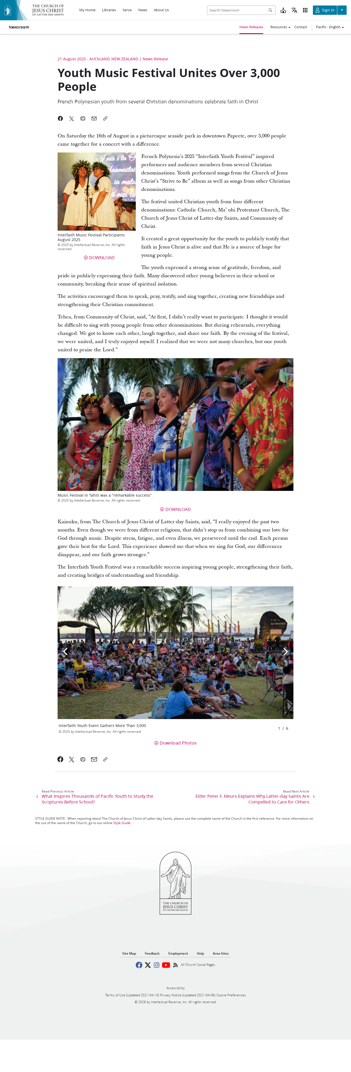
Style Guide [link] (122, 823)
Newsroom (19, 27)
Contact (300, 26)
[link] (60, 759)
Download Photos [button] (178, 743)
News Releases (251, 26)
